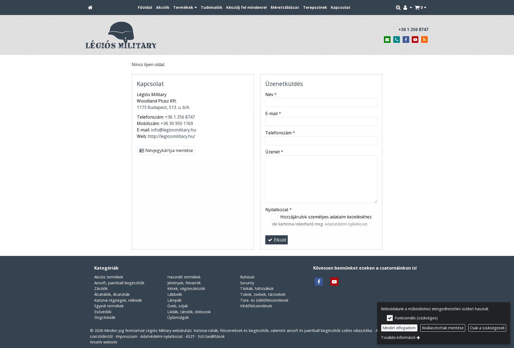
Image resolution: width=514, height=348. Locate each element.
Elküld (279, 240)
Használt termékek (184, 276)
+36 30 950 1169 (177, 123)
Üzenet (274, 152)
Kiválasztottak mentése (443, 327)
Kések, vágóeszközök (186, 288)
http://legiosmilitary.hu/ (171, 136)
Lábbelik (174, 294)
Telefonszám (280, 133)
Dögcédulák (104, 317)
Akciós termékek (108, 276)
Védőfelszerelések (256, 305)
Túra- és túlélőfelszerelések (264, 300)
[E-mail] (387, 40)
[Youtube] (415, 40)
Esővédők (102, 311)
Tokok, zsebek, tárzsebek (262, 294)
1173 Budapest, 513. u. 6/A (163, 107)
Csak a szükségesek (487, 327)
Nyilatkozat (278, 210)
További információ (398, 337)
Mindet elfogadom (399, 327)
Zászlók (101, 288)
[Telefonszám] (396, 40)
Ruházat (247, 276)
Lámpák (174, 300)
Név (271, 94)
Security (247, 282)
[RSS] (424, 40)
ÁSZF (190, 336)
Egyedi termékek (109, 305)
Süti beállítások (211, 336)
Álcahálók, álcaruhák (112, 294)
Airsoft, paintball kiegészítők (119, 282)
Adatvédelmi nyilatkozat (346, 223)
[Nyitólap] (90, 7)
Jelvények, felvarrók (184, 282)
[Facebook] (406, 40)
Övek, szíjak (177, 305)
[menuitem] (90, 7)
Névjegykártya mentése (168, 150)
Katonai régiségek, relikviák (118, 300)
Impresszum (126, 336)
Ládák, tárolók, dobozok (189, 311)
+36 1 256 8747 (413, 29)
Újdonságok (178, 317)
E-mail (273, 113)
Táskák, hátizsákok (257, 288)
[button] (420, 7)
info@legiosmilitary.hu (173, 130)
